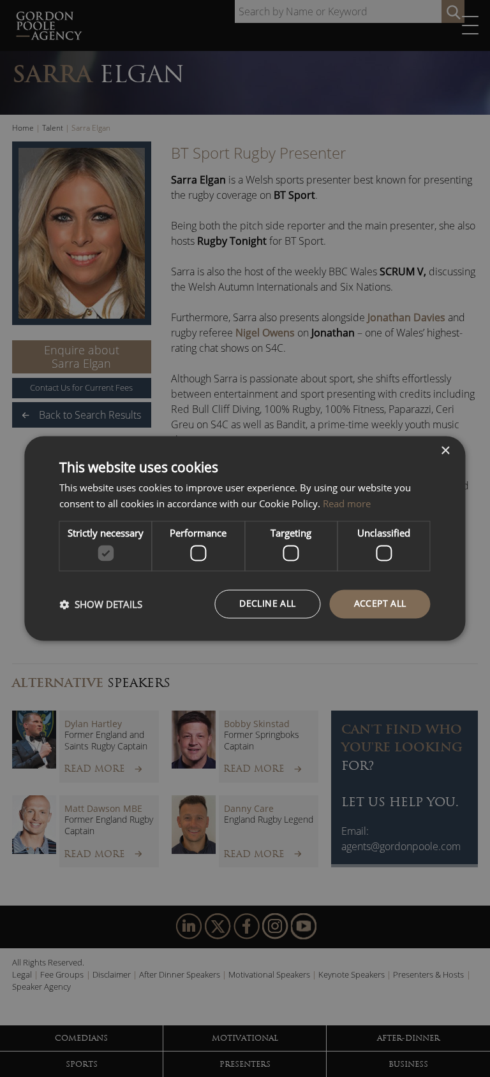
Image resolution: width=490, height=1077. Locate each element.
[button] (100, 604)
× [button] (445, 451)
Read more (347, 504)
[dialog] (244, 538)
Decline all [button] (267, 604)
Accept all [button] (380, 604)
